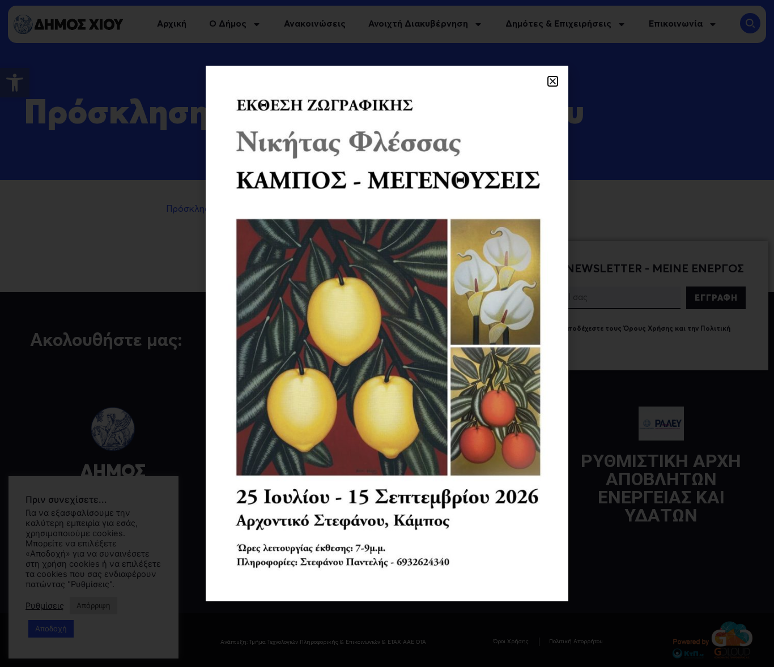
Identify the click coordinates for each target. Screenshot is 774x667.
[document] (387, 333)
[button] (552, 81)
